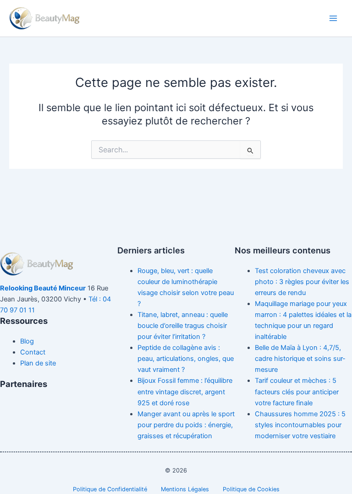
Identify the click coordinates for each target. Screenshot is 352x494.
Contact (32, 352)
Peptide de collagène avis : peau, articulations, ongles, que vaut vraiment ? (186, 359)
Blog (27, 341)
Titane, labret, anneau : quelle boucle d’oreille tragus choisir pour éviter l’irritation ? (183, 326)
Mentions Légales (185, 489)
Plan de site (38, 363)
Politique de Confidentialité (110, 489)
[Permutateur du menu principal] (333, 18)
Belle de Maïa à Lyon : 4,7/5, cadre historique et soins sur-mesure (300, 359)
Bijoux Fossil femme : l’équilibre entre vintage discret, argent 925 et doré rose (185, 391)
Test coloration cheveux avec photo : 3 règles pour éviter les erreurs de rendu (302, 282)
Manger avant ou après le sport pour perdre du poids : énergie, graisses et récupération (186, 425)
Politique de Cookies (251, 489)
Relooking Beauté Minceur (43, 288)
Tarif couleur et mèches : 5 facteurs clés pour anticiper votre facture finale (297, 391)
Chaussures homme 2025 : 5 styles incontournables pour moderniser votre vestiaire (300, 425)
